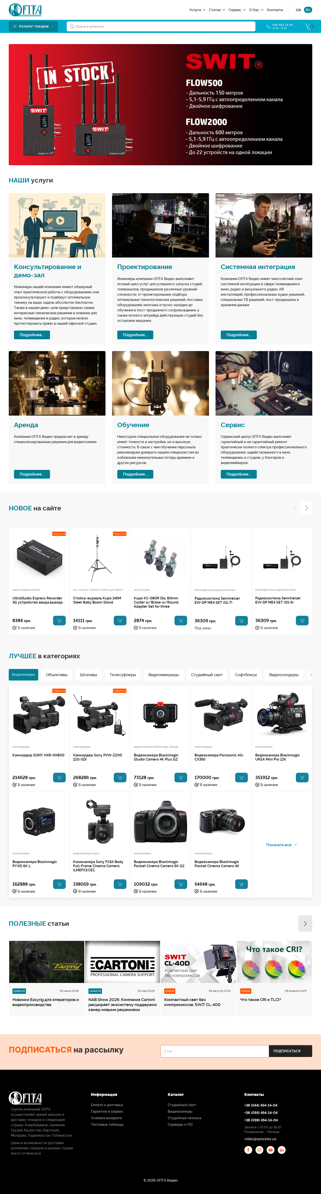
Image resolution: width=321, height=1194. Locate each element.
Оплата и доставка (107, 1105)
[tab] (23, 675)
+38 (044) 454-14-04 (260, 1105)
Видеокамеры (180, 1111)
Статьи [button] (215, 10)
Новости (19, 991)
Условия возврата (106, 1118)
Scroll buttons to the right (313, 677)
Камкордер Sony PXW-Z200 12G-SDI (97, 757)
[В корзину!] (59, 620)
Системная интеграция (258, 267)
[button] (33, 26)
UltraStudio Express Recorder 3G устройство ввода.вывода (37, 600)
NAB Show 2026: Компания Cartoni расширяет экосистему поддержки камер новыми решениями (122, 1004)
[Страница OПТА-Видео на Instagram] (259, 1150)
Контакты (275, 10)
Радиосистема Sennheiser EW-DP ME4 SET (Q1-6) (278, 600)
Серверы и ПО (180, 1124)
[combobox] (161, 26)
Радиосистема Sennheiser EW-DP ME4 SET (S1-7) (217, 600)
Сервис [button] (235, 10)
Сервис (233, 425)
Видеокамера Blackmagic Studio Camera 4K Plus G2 (156, 757)
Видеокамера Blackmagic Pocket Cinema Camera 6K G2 (159, 864)
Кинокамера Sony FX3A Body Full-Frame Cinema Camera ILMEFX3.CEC (98, 866)
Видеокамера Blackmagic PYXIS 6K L (34, 864)
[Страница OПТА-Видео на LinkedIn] (282, 1150)
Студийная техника (184, 1118)
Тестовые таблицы (107, 1124)
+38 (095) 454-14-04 (261, 1113)
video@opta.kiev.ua (260, 1139)
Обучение (133, 425)
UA (298, 10)
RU (308, 10)
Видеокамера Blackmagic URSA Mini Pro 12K (277, 757)
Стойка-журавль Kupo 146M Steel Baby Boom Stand (97, 600)
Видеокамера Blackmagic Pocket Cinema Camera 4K (217, 864)
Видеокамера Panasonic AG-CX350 (219, 757)
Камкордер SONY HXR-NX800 (38, 755)
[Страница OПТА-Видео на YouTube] (270, 1150)
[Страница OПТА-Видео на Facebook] (248, 1150)
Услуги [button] (195, 10)
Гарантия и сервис (107, 1111)
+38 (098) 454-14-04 (261, 1120)
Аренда (26, 425)
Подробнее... (32, 335)
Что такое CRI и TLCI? (260, 999)
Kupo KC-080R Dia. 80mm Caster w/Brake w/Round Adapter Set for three (156, 602)
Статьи (169, 991)
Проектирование (144, 267)
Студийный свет (182, 1105)
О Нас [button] (254, 10)
